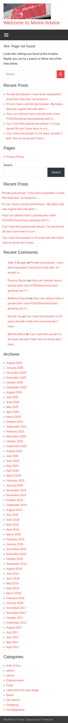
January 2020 (14, 485)
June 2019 (12, 519)
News (9, 695)
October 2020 (14, 441)
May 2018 (12, 583)
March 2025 (13, 416)
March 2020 (13, 475)
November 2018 (16, 554)
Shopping (12, 704)
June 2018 (12, 578)
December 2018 (16, 549)
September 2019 (16, 505)
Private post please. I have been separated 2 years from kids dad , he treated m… (35, 267)
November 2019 (16, 495)
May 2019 (12, 524)
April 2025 (12, 411)
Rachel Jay (15, 316)
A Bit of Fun (13, 665)
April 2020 (12, 470)
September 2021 (16, 426)
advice (10, 670)
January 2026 (14, 367)
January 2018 (14, 603)
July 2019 (12, 514)
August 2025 (14, 392)
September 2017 (16, 622)
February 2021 (15, 431)
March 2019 (13, 534)
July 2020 (12, 456)
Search (7, 165)
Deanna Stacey (17, 280)
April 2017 (12, 647)
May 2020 (12, 465)
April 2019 (12, 529)
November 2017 (16, 612)
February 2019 (15, 539)
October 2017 (14, 617)
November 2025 (16, 377)
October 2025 (14, 382)
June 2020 (12, 460)
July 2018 (12, 573)
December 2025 (16, 372)
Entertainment (15, 680)
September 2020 (16, 446)
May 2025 (12, 407)
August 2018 (14, 568)
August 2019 (14, 509)
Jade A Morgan (17, 262)
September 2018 (16, 563)
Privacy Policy (15, 156)
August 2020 (14, 451)
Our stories (13, 699)
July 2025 (12, 397)
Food (9, 685)
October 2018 (14, 558)
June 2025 (12, 402)
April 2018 (12, 588)
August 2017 (14, 627)
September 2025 (16, 387)
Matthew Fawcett (18, 298)
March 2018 (13, 593)
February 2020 (15, 480)
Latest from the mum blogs (22, 690)
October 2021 (14, 421)
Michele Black (16, 334)
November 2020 (16, 436)
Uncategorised (15, 709)
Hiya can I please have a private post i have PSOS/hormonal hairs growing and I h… (35, 285)
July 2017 (12, 632)
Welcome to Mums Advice (31, 22)
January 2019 (14, 544)
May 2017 (12, 642)
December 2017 (16, 607)
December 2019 (16, 490)
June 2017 (12, 637)
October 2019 (14, 500)
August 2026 (14, 362)
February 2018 (15, 598)
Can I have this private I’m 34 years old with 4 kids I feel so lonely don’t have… (35, 321)
